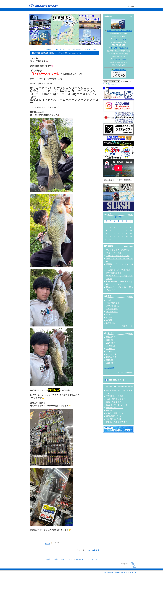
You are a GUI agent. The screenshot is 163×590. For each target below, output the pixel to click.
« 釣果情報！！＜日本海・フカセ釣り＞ (56, 49)
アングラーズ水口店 (119, 59)
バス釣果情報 (93, 550)
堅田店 (109, 314)
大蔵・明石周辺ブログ (115, 399)
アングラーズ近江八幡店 (119, 48)
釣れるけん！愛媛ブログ (116, 422)
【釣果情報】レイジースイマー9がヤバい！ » (87, 49)
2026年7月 (110, 337)
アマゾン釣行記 (112, 306)
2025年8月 (110, 363)
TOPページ (71, 49)
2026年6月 (110, 340)
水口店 (109, 320)
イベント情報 (112, 309)
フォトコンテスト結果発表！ (118, 250)
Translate (112, 84)
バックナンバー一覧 (124, 373)
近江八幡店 (111, 323)
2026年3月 (110, 349)
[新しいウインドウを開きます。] (118, 432)
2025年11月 (111, 357)
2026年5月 (110, 343)
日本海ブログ (112, 410)
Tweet (47, 544)
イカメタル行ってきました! (117, 256)
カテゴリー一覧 (126, 326)
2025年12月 (111, 354)
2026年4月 (110, 346)
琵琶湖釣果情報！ (113, 273)
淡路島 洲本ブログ (114, 413)
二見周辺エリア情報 (114, 396)
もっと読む (109, 368)
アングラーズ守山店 (119, 39)
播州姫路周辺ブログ (114, 408)
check (108, 300)
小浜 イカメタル (113, 253)
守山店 (109, 317)
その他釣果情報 (112, 303)
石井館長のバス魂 (119, 70)
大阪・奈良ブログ (113, 402)
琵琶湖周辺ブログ (113, 416)
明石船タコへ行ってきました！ (119, 270)
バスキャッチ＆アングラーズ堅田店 (119, 31)
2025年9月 (110, 360)
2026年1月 (110, 351)
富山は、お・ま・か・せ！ (117, 405)
